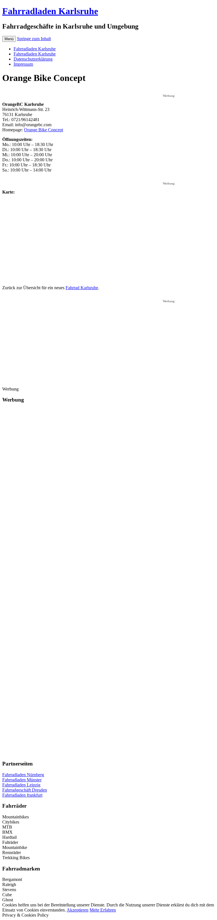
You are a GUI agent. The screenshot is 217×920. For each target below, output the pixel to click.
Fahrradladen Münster (22, 779)
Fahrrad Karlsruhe (82, 287)
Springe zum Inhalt (34, 38)
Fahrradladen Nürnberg (23, 774)
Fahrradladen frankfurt (22, 795)
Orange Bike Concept (43, 129)
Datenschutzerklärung (33, 59)
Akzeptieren (77, 910)
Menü (9, 39)
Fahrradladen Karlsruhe (50, 11)
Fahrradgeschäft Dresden (24, 790)
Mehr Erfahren (103, 910)
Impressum (23, 64)
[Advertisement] (108, 91)
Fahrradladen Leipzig (21, 784)
